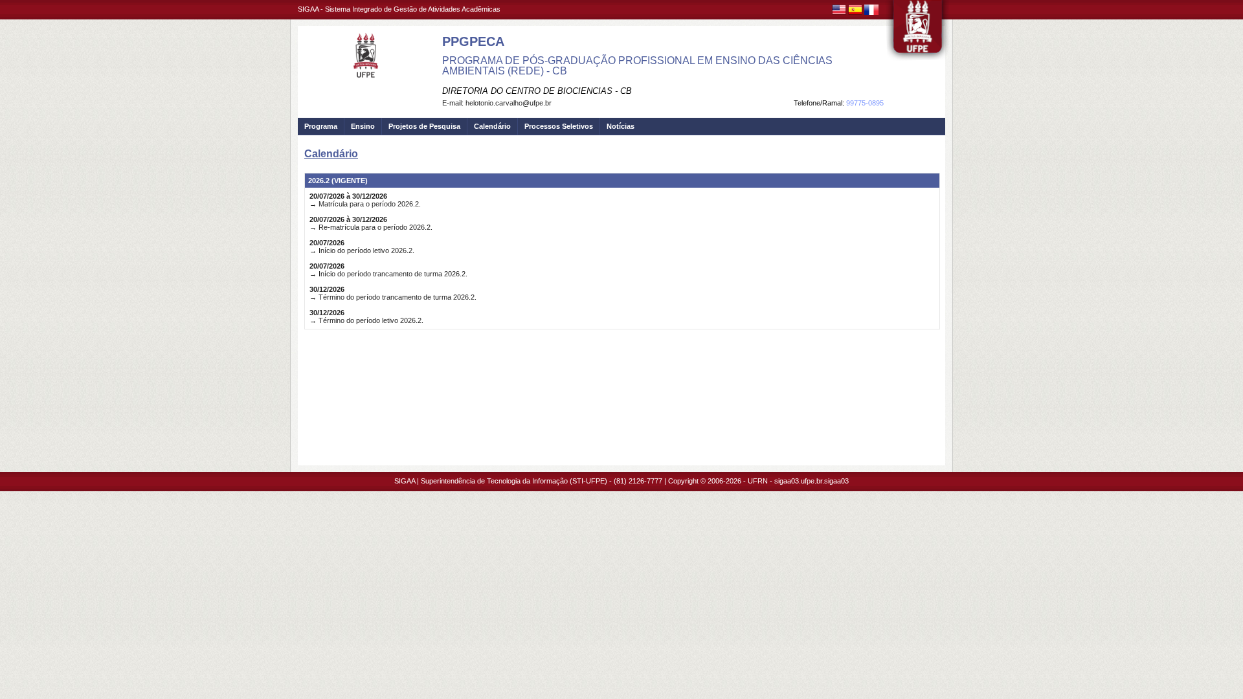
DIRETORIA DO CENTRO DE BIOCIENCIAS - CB (537, 91)
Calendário (492, 126)
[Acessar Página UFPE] (918, 31)
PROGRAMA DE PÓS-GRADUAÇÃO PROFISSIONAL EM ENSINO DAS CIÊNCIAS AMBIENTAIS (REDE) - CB (637, 65)
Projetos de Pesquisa (424, 126)
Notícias (620, 126)
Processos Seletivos (558, 126)
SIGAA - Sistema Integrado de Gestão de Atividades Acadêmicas (399, 9)
